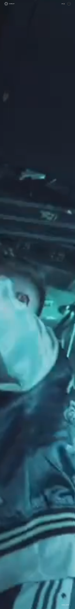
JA (62, 3)
